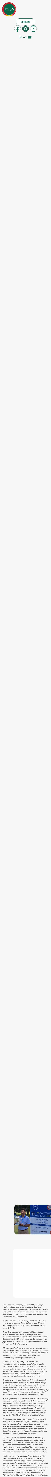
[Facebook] (17, 28)
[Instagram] (25, 28)
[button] (25, 37)
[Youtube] (33, 28)
